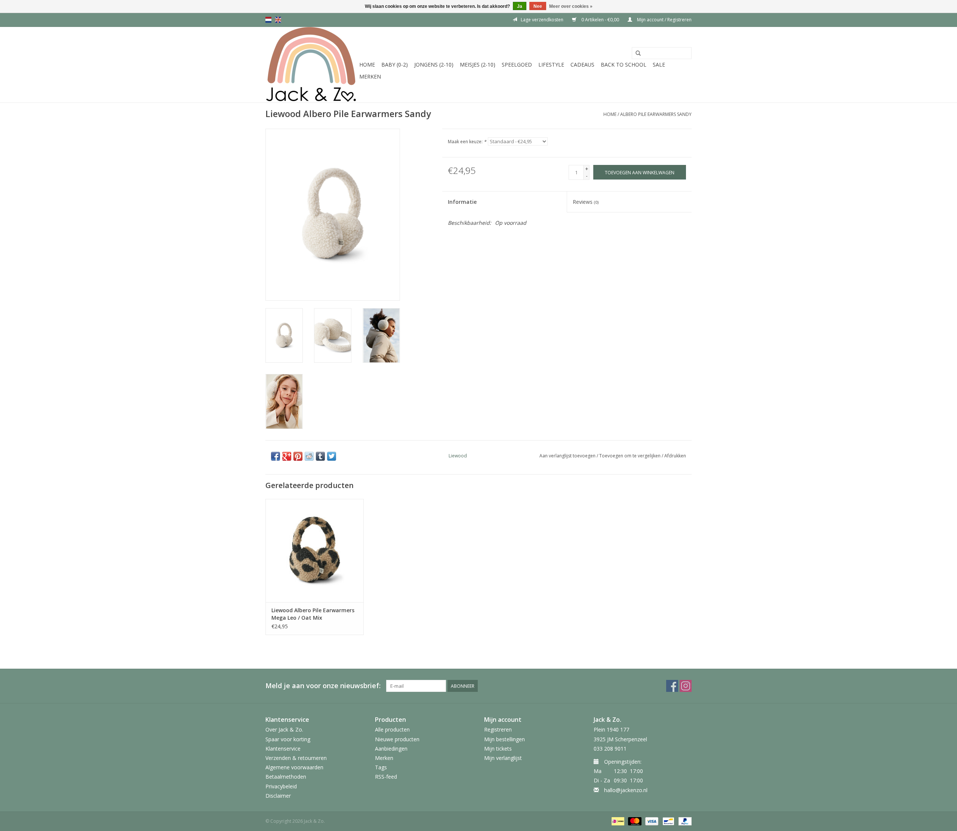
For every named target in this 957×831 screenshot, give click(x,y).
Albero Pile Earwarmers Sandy (656, 114)
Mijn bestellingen (504, 739)
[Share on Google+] (286, 456)
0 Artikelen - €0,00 (600, 19)
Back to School (623, 64)
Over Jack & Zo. (284, 729)
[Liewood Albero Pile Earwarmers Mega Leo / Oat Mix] (314, 550)
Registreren (498, 729)
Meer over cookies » (571, 6)
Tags (381, 767)
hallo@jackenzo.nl (625, 790)
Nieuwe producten (397, 739)
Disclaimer (278, 795)
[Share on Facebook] (275, 456)
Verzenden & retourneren (296, 757)
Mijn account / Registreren (664, 19)
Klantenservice (283, 748)
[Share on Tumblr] (320, 456)
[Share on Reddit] (309, 456)
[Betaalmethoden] (617, 821)
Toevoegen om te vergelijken (630, 456)
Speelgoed (517, 64)
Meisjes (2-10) (477, 64)
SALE (659, 64)
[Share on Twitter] (331, 456)
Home (367, 64)
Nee (537, 6)
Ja (519, 6)
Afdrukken (675, 456)
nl (268, 20)
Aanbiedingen (391, 748)
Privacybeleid (281, 786)
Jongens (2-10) (433, 64)
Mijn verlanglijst (503, 757)
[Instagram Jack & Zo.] (686, 686)
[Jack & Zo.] (311, 64)
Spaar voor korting (287, 739)
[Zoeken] (638, 53)
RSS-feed (386, 776)
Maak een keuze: (467, 141)
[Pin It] (297, 456)
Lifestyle (551, 64)
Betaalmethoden (285, 776)
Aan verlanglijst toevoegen (567, 456)
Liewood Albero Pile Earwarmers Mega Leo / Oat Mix (312, 614)
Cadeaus (582, 64)
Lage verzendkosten (542, 19)
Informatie (462, 201)
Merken (370, 76)
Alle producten (392, 729)
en (278, 20)
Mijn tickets (498, 748)
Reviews (585, 201)
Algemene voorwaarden (294, 767)
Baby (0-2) (394, 64)
